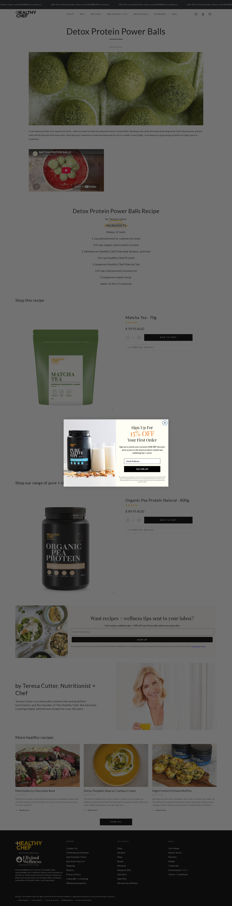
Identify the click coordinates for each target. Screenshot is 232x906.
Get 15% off (142, 469)
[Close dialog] (165, 422)
